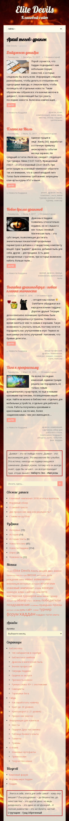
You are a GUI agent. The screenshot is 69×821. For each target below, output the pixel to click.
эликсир (58, 200)
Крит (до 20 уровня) (22, 706)
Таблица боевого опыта (25, 734)
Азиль (34, 571)
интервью (25, 583)
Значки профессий (22, 666)
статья (36, 610)
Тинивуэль (13, 57)
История (14, 534)
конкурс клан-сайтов (21, 592)
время (42, 272)
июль (59, 192)
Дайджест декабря (23, 52)
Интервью (14, 530)
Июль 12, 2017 (30, 133)
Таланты (16, 738)
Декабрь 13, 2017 (31, 57)
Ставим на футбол (19, 516)
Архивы (11, 628)
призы (57, 605)
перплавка (46, 435)
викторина (41, 575)
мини (53, 114)
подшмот (57, 435)
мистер (42, 117)
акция (43, 571)
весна (31, 575)
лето (53, 195)
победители (51, 600)
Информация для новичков (24, 720)
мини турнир (50, 596)
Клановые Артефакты (24, 752)
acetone (12, 295)
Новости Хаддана (18, 112)
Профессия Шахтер (22, 715)
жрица (58, 272)
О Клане (13, 747)
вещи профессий (53, 350)
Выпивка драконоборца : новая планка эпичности (32, 289)
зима (21, 579)
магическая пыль (56, 277)
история (35, 583)
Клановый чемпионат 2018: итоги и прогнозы (34, 498)
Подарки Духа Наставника (26, 729)
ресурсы (42, 437)
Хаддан (13, 783)
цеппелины (56, 120)
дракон (52, 112)
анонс (44, 192)
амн (50, 571)
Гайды (12, 697)
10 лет (10, 571)
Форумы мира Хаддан (20, 779)
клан (59, 112)
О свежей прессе (18, 507)
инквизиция (13, 583)
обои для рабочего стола (54, 431)
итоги (44, 583)
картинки (47, 429)
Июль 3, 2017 (29, 213)
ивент (29, 579)
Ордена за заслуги (22, 675)
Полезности (15, 557)
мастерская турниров (21, 596)
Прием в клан (19, 756)
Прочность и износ (22, 679)
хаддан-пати (44, 614)
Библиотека (15, 648)
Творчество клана (22, 761)
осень (37, 600)
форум (13, 614)
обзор (50, 117)
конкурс (41, 355)
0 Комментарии (49, 133)
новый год (11, 600)
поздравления (18, 604)
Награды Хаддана (21, 670)
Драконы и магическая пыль (27, 661)
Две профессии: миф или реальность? (30, 511)
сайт (29, 609)
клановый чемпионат (20, 588)
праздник (45, 605)
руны (49, 437)
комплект (45, 195)
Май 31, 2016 (26, 295)
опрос (29, 601)
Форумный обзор (18, 502)
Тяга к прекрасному (23, 367)
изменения (44, 275)
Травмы (16, 743)
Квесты (16, 725)
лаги (37, 592)
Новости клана (17, 543)
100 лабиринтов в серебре (26, 652)
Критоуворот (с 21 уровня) (26, 711)
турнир (49, 200)
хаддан (58, 117)
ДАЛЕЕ (11, 105)
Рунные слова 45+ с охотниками (29, 684)
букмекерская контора (17, 575)
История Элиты (17, 539)
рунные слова (55, 197)
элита (55, 614)
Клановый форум (18, 774)
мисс (59, 114)
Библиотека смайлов (23, 657)
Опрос (12, 552)
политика (34, 605)
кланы (38, 588)
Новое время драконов (25, 209)
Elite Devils (35, 9)
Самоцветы (18, 688)
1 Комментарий (52, 57)
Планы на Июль (19, 129)
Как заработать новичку (25, 702)
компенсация (43, 114)
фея (52, 440)
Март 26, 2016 (29, 372)
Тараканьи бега (20, 693)
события (57, 437)
